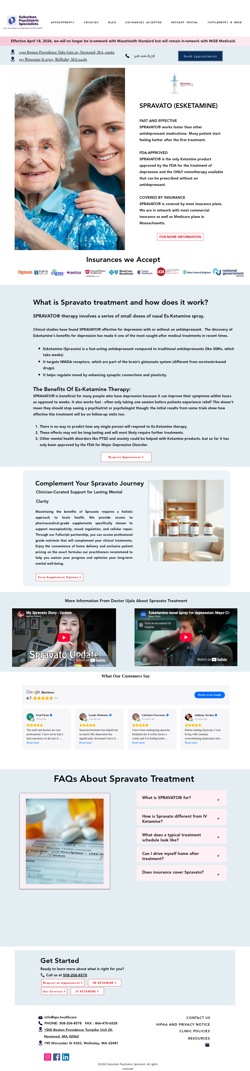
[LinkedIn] (65, 1057)
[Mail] (40, 1017)
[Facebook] (56, 1057)
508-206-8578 (144, 56)
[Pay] (207, 1045)
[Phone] (127, 56)
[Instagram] (47, 1057)
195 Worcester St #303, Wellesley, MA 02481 (81, 1043)
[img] (23, 30)
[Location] (12, 52)
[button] (225, 22)
